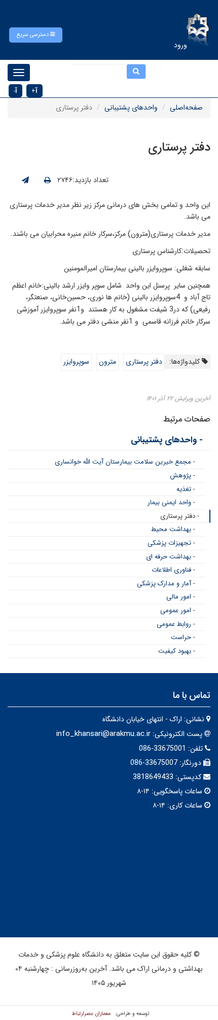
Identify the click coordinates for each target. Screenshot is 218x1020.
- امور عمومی (177, 610)
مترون (107, 361)
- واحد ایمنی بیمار (171, 502)
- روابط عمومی (176, 624)
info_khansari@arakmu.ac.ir (103, 734)
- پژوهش (182, 475)
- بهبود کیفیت (176, 651)
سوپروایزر (76, 361)
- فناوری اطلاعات (173, 570)
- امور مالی (180, 596)
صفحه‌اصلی (186, 107)
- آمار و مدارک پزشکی (166, 583)
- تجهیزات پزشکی (171, 543)
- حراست (183, 637)
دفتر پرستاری (144, 361)
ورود (180, 45)
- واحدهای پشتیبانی (167, 440)
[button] (35, 35)
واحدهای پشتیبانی (131, 107)
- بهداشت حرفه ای (170, 556)
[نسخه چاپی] (47, 180)
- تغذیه (185, 489)
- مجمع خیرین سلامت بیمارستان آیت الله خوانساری (125, 461)
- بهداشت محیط (173, 529)
